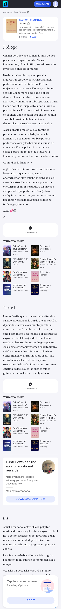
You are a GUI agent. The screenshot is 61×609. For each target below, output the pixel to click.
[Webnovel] (5, 4)
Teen (16, 12)
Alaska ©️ (24, 12)
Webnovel (7, 12)
